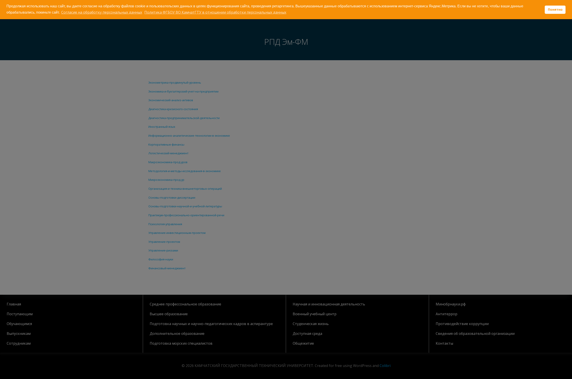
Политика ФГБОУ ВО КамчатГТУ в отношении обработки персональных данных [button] (215, 12)
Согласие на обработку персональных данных (101, 12)
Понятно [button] (555, 9)
